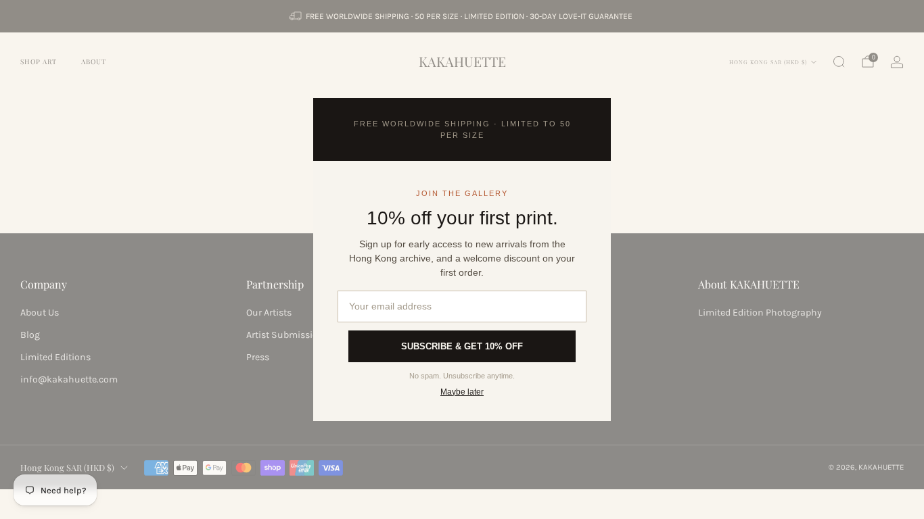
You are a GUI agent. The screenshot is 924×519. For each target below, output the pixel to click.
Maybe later (462, 392)
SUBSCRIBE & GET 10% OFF (462, 346)
